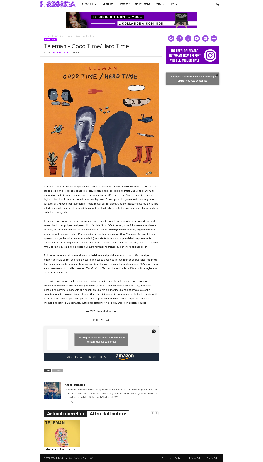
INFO (172, 4)
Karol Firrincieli (61, 52)
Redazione (180, 458)
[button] (217, 4)
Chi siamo (166, 458)
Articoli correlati (65, 414)
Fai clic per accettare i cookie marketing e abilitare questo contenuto (101, 339)
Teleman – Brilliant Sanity (59, 449)
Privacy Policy (196, 458)
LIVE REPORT (107, 4)
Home (46, 36)
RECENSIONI (87, 4)
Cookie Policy (213, 458)
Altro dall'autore (108, 414)
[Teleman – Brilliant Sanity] (62, 433)
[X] (72, 402)
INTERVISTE (124, 4)
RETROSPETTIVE (142, 4)
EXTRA (158, 4)
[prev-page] (152, 413)
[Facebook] (67, 402)
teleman (57, 370)
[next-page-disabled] (157, 413)
